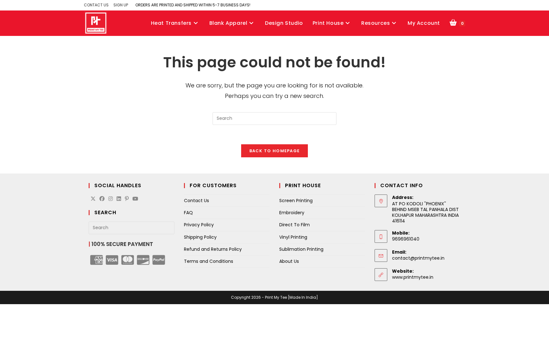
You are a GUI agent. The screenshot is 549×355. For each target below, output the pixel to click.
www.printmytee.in (412, 277)
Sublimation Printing (301, 249)
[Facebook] (102, 199)
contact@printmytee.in (418, 258)
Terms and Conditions (208, 261)
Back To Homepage (274, 151)
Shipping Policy (200, 237)
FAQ (188, 212)
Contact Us (196, 200)
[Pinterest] (127, 199)
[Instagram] (110, 199)
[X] (93, 199)
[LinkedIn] (119, 199)
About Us (289, 261)
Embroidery (291, 212)
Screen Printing (296, 200)
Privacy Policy (199, 225)
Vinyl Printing (293, 237)
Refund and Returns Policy (213, 249)
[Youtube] (135, 199)
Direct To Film (294, 225)
